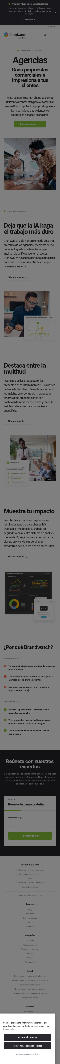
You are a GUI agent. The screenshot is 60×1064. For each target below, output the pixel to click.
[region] (27, 1038)
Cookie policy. (9, 1029)
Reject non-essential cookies (27, 1046)
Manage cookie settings (28, 1054)
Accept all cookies (27, 1037)
